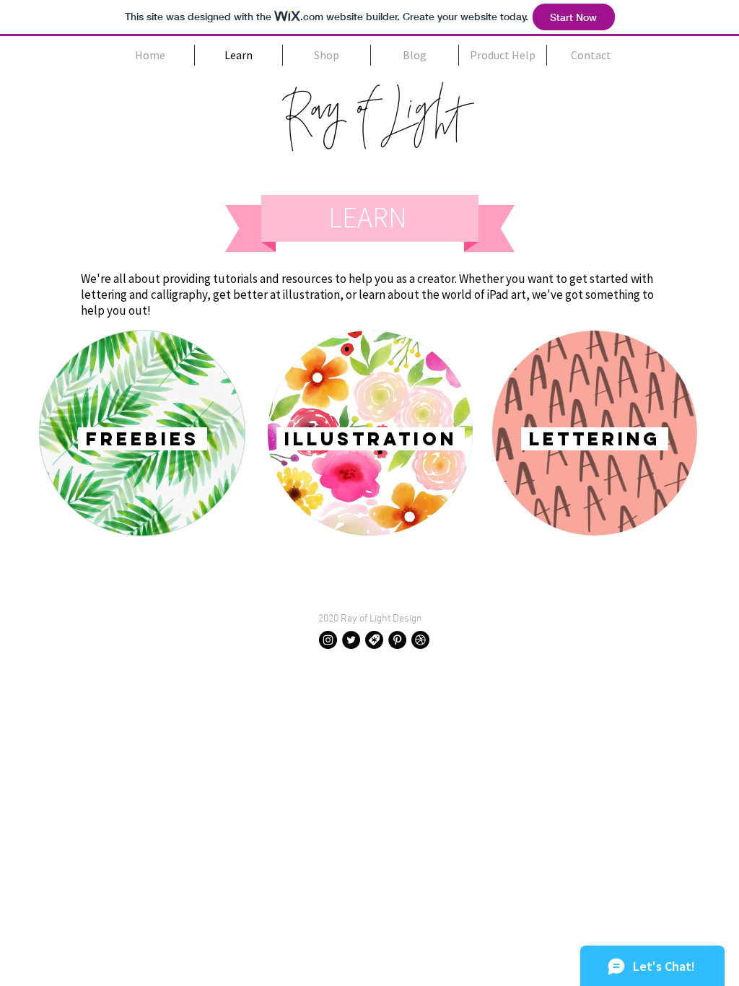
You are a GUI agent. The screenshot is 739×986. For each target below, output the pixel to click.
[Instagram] (328, 640)
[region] (142, 433)
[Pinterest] (397, 640)
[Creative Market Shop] (374, 640)
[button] (502, 55)
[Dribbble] (420, 640)
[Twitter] (351, 640)
